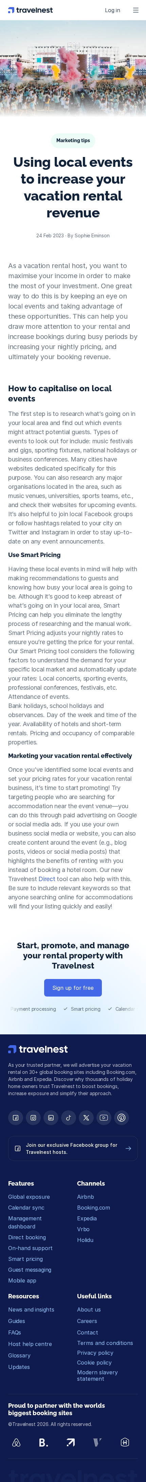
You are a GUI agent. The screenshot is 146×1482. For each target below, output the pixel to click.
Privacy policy (95, 1352)
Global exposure (29, 1196)
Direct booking (26, 1237)
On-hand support (30, 1248)
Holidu (85, 1240)
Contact (87, 1332)
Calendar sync (26, 1207)
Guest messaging (29, 1269)
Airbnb (85, 1196)
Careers (87, 1321)
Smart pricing (25, 1258)
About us (89, 1309)
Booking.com (93, 1207)
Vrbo (83, 1229)
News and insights (31, 1309)
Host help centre (30, 1344)
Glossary (19, 1355)
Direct (46, 878)
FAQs (14, 1332)
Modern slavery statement (98, 1375)
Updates (19, 1367)
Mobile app (22, 1280)
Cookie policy (94, 1362)
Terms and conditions (105, 1343)
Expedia (87, 1218)
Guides (16, 1321)
